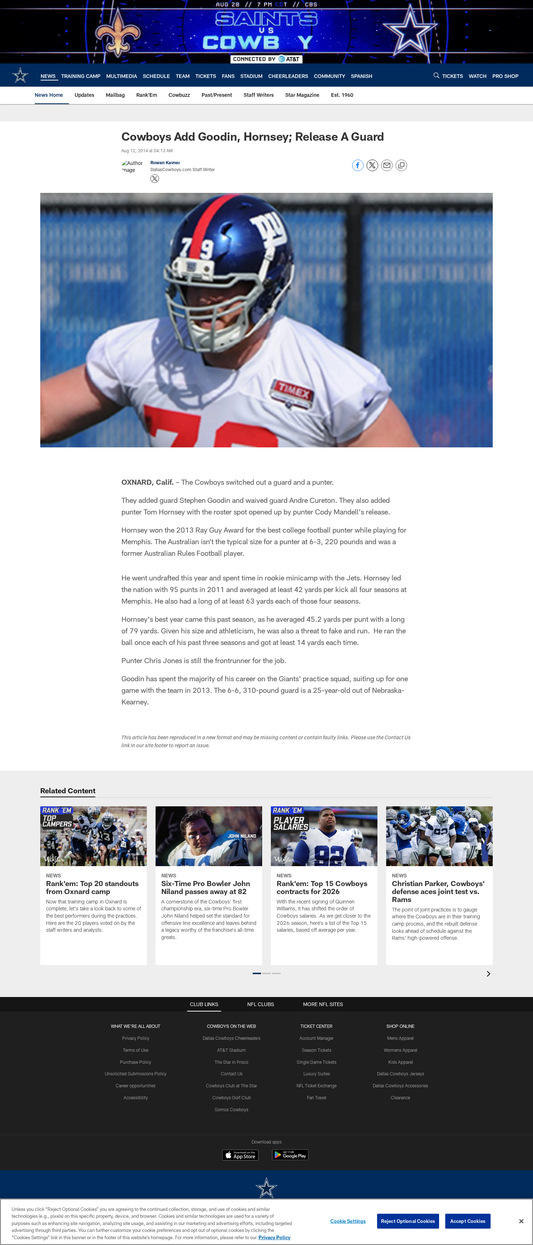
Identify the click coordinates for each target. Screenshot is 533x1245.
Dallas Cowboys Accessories (400, 1085)
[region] (266, 1222)
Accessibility (136, 1097)
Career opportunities (136, 1085)
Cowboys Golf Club (231, 1097)
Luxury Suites (316, 1073)
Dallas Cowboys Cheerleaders (231, 1038)
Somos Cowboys (231, 1109)
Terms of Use (135, 1049)
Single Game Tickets (316, 1061)
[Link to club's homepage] (20, 75)
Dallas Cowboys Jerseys (400, 1073)
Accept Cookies (468, 1221)
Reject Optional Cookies (408, 1221)
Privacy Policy (135, 1038)
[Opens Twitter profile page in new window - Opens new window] (154, 178)
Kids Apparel (400, 1061)
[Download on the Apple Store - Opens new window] (240, 1156)
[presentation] (490, 975)
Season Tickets (316, 1049)
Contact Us (232, 1073)
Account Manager (316, 1038)
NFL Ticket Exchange (316, 1085)
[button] (257, 973)
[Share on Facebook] (358, 169)
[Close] (521, 1221)
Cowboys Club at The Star (231, 1085)
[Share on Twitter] (372, 169)
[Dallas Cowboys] (266, 1188)
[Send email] (387, 169)
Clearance (400, 1097)
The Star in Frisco (231, 1061)
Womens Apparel (400, 1049)
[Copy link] (401, 166)
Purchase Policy (135, 1061)
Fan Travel (316, 1097)
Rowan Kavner (165, 162)
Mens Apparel (400, 1038)
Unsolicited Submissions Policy (135, 1073)
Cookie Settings (348, 1221)
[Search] (436, 75)
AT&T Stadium (231, 1049)
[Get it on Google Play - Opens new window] (290, 1158)
